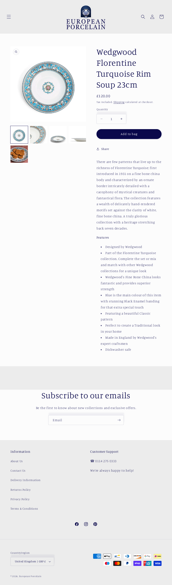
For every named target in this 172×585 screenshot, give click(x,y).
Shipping (119, 102)
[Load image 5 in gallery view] (19, 154)
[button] (8, 16)
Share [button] (105, 149)
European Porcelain (30, 576)
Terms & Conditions (24, 508)
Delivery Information (25, 480)
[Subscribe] (119, 420)
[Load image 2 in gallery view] (38, 134)
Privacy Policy (20, 499)
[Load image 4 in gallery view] (77, 134)
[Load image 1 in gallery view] (19, 134)
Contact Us (18, 470)
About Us (16, 461)
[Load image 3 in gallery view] (58, 134)
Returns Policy (20, 489)
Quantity (102, 109)
